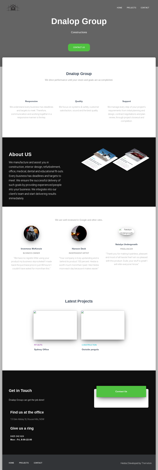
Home (119, 8)
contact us (79, 47)
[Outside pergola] (103, 325)
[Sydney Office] (55, 325)
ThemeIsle (146, 463)
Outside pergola (90, 349)
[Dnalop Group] (13, 8)
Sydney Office (41, 349)
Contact (145, 8)
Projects (131, 8)
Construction (89, 345)
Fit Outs (38, 345)
